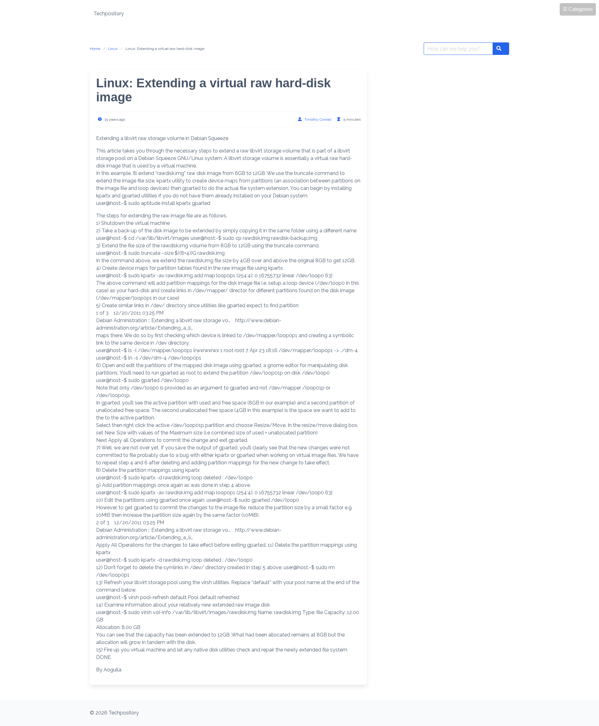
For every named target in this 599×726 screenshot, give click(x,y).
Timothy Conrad (317, 119)
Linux (113, 48)
